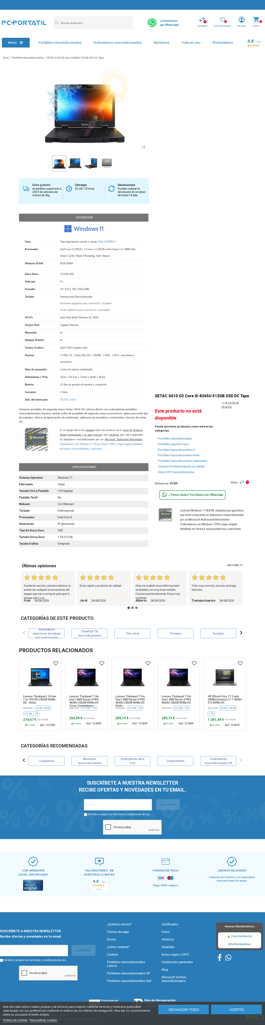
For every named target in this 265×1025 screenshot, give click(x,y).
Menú (12, 43)
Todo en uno (190, 43)
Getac (234, 482)
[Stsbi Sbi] (219, 957)
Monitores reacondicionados (89, 761)
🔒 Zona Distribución (239, 936)
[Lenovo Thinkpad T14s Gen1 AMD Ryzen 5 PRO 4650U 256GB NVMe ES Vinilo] (132, 677)
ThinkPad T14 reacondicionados (89, 633)
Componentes (175, 760)
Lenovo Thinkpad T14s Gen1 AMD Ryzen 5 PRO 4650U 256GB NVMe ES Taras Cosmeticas (84, 701)
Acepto (236, 1010)
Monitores (162, 43)
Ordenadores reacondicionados (118, 43)
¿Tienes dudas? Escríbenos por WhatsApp (196, 494)
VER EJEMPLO (107, 241)
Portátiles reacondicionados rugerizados (182, 460)
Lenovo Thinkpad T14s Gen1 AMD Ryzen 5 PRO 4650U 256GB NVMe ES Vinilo (130, 701)
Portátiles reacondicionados (60, 43)
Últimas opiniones (39, 565)
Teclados (175, 633)
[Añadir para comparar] (242, 482)
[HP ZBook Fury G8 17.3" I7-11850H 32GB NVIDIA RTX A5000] (224, 677)
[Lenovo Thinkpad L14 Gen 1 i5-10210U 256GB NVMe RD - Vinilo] (40, 677)
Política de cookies (15, 1020)
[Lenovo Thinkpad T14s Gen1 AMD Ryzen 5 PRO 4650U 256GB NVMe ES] (178, 677)
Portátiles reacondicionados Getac (179, 455)
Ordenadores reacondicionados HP (218, 761)
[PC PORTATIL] (24, 22)
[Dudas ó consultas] (164, 495)
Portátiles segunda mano (173, 444)
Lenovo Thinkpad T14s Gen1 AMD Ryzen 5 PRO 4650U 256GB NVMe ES (176, 699)
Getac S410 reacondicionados (176, 472)
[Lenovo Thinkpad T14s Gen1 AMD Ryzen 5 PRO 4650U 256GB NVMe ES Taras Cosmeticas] (86, 677)
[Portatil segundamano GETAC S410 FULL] (144, 147)
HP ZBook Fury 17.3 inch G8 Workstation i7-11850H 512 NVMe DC (225, 699)
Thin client (132, 633)
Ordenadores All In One (132, 761)
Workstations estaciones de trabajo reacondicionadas (47, 633)
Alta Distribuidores (239, 944)
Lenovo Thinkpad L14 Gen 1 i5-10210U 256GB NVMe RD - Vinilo (39, 699)
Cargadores (46, 760)
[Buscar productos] (56, 22)
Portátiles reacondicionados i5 (176, 449)
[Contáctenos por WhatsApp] (152, 22)
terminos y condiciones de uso (131, 814)
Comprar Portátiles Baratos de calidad (181, 466)
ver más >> (235, 565)
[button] (24, 632)
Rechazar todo (184, 1010)
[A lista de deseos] (55, 663)
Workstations (222, 43)
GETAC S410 (67, 399)
